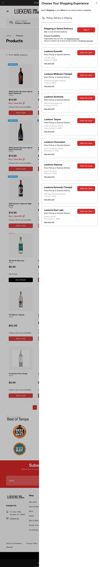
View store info (49, 63)
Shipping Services (73, 39)
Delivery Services (87, 41)
